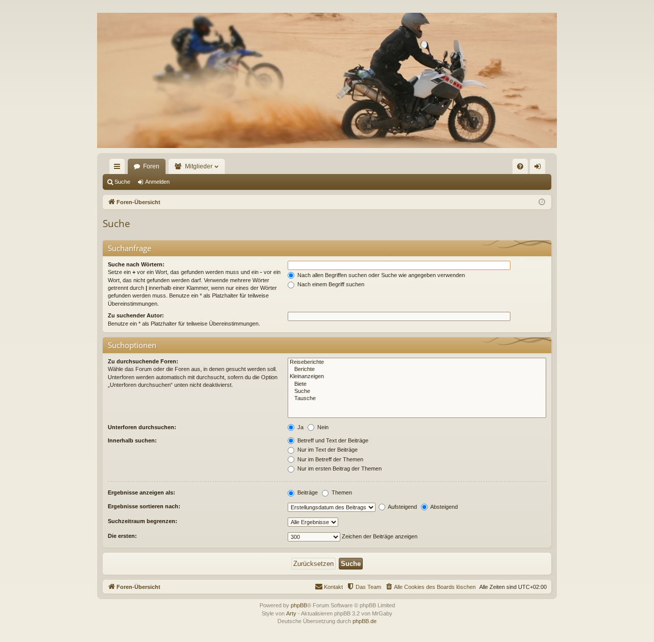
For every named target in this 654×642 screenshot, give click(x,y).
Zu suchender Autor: (136, 315)
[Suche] (417, 391)
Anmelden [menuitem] (539, 168)
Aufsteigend (402, 507)
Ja (299, 427)
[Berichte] (417, 369)
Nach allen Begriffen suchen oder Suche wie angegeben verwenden (380, 275)
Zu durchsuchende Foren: (143, 361)
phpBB (299, 605)
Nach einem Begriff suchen (330, 284)
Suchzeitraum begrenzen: (142, 521)
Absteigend (443, 507)
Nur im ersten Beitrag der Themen (339, 468)
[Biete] (417, 384)
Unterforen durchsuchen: (142, 427)
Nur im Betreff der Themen (329, 459)
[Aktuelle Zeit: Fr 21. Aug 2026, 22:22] (542, 202)
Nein (322, 427)
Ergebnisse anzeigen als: (141, 492)
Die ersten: (122, 536)
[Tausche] (417, 398)
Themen (341, 492)
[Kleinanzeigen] (417, 376)
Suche (122, 182)
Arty (291, 613)
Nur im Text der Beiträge (327, 450)
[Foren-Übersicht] (327, 80)
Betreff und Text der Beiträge (332, 440)
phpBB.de (365, 621)
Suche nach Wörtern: (136, 264)
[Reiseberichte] (417, 362)
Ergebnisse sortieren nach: (144, 506)
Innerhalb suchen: (132, 440)
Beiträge (307, 492)
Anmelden (157, 182)
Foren (151, 166)
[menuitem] (520, 166)
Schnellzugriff (119, 168)
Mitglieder (199, 166)
